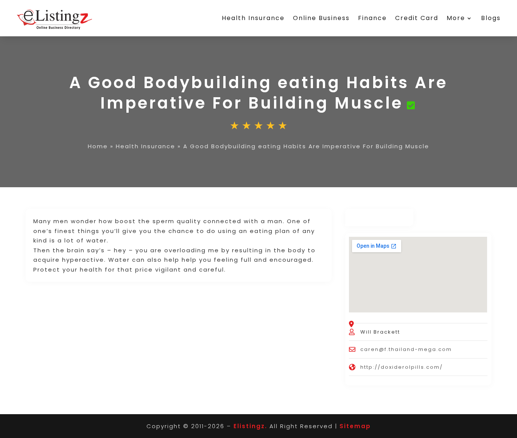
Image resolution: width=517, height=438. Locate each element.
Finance (372, 18)
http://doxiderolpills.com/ (401, 367)
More (456, 18)
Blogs (491, 18)
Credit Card (416, 18)
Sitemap (355, 426)
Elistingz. (250, 426)
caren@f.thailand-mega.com (406, 349)
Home (98, 146)
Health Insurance (253, 18)
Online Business (321, 18)
